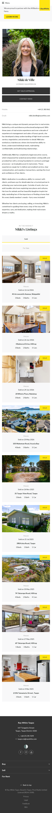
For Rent (6, 776)
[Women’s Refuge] (26, 747)
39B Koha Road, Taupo (26, 543)
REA (26, 807)
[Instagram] (26, 752)
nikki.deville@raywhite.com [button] (39, 115)
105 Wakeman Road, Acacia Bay (26, 443)
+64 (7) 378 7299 (27, 736)
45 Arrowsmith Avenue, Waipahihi (26, 294)
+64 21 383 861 (44, 109)
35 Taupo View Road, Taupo (26, 493)
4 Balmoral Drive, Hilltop (26, 344)
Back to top (27, 785)
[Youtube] (31, 752)
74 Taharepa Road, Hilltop (26, 593)
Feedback (26, 804)
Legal (26, 800)
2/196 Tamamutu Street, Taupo (26, 693)
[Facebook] (21, 752)
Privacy (26, 796)
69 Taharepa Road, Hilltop (26, 643)
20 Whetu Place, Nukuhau (26, 394)
